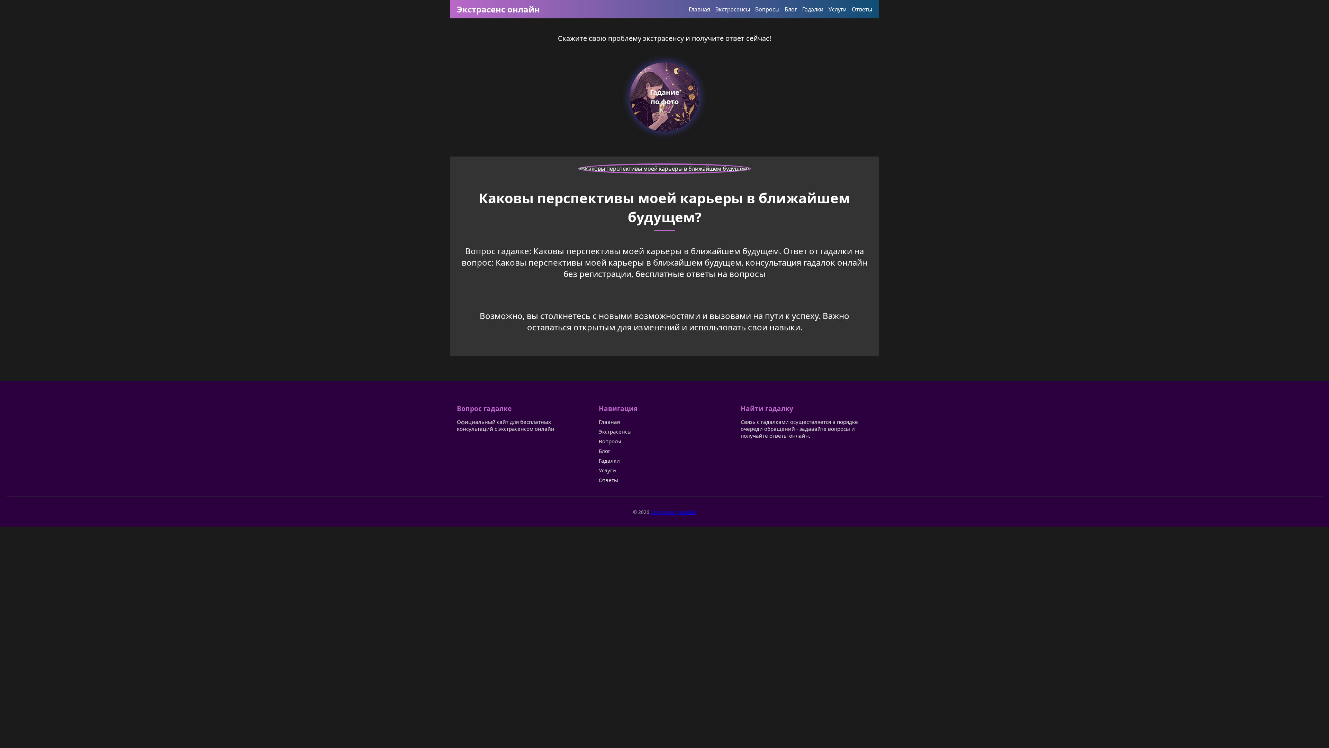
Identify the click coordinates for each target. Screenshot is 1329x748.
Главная (699, 9)
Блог (791, 9)
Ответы (862, 9)
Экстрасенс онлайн (498, 9)
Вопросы (767, 9)
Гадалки (812, 9)
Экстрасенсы (732, 9)
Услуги (838, 9)
